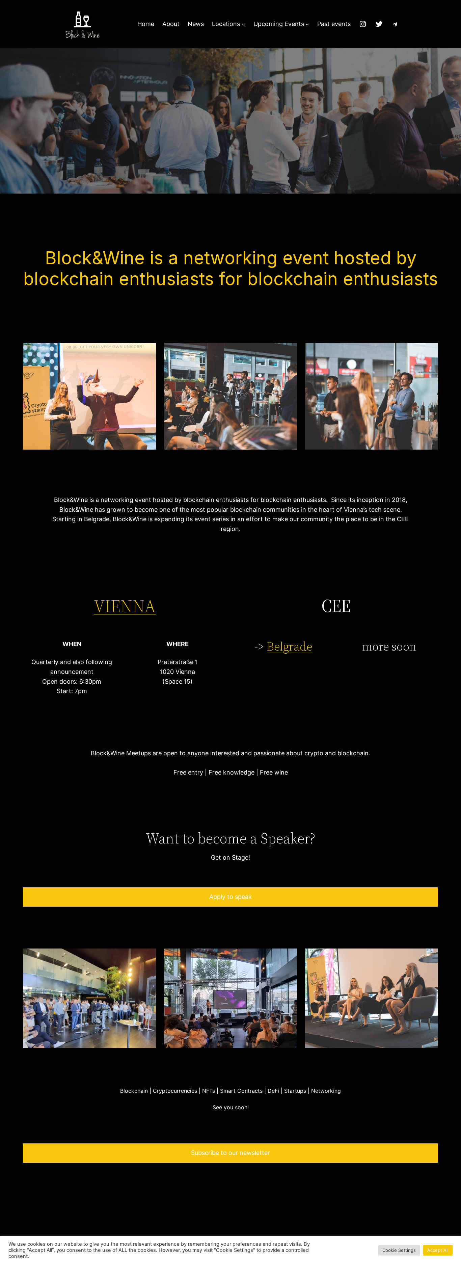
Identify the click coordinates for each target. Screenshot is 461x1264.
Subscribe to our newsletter (230, 1152)
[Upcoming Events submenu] (307, 24)
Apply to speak (230, 896)
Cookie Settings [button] (399, 1250)
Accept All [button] (438, 1250)
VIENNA (125, 606)
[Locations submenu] (243, 24)
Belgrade (289, 646)
